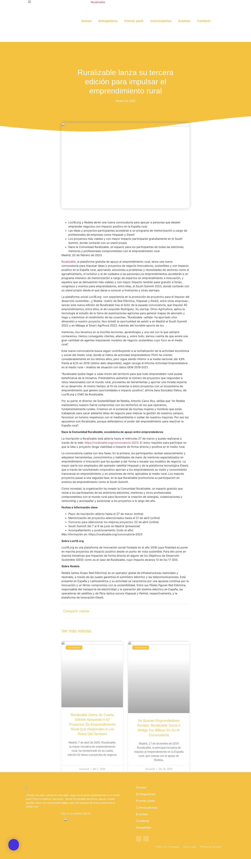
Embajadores (108, 21)
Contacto (204, 21)
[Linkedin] (139, 839)
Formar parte (133, 21)
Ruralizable (68, 261)
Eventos (184, 21)
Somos (86, 21)
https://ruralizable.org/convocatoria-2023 (111, 442)
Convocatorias (161, 21)
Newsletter (143, 827)
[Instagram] (146, 839)
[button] (219, 21)
